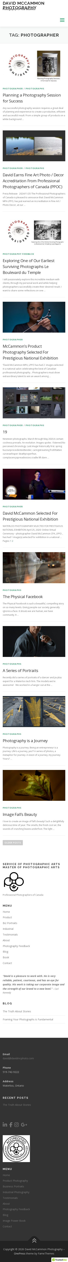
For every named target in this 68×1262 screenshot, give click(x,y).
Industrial (8, 928)
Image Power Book (14, 1220)
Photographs (35, 88)
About (6, 940)
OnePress (19, 1253)
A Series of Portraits (20, 670)
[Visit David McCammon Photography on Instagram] (16, 1125)
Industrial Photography (16, 1192)
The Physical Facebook (23, 596)
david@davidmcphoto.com (18, 1058)
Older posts (13, 842)
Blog (5, 951)
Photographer (13, 88)
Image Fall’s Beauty (20, 814)
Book (6, 957)
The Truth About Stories (17, 1011)
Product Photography (15, 1180)
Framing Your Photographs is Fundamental (28, 1019)
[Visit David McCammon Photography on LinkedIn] (5, 1125)
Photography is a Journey (25, 740)
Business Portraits (13, 1186)
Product (7, 917)
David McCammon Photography (24, 5)
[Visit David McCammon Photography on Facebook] (11, 1125)
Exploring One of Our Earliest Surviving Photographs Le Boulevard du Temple (29, 266)
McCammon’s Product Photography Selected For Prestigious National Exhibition (30, 352)
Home (6, 911)
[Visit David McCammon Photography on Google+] (24, 1125)
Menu (62, 20)
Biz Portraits (10, 923)
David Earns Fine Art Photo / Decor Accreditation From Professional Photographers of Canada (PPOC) (33, 180)
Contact (7, 963)
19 (5, 431)
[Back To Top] (34, 1241)
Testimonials (10, 934)
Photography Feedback (18, 254)
